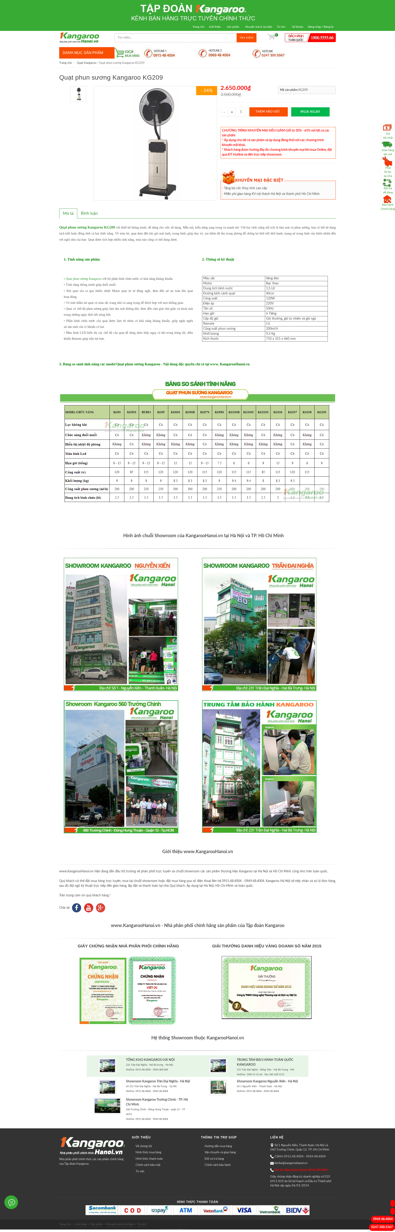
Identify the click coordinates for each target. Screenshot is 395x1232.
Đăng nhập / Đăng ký (321, 26)
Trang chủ (198, 26)
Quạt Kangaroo (86, 63)
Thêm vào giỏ (268, 111)
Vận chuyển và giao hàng (220, 1152)
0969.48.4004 (383, 1219)
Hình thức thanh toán (149, 1158)
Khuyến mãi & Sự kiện (258, 26)
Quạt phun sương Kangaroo (83, 278)
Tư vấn (140, 1171)
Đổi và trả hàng (214, 1158)
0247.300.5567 (382, 1227)
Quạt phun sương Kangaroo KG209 (87, 227)
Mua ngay (310, 111)
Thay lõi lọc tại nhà (388, 171)
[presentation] (68, 214)
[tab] (68, 213)
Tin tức (281, 26)
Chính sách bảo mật (148, 1165)
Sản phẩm (233, 26)
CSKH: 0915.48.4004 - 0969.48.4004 (300, 1156)
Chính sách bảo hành (218, 1165)
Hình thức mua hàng (148, 1152)
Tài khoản (297, 26)
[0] (271, 37)
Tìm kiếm (247, 37)
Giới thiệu (215, 26)
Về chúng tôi (144, 1146)
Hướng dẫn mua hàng (218, 1146)
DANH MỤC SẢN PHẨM (83, 53)
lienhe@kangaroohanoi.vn (291, 1163)
